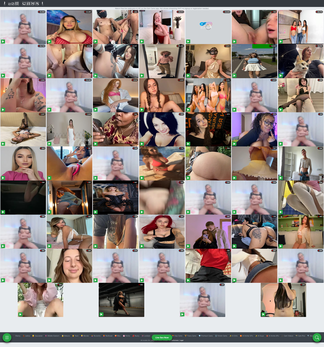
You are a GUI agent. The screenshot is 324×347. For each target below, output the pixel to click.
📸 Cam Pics (300, 336)
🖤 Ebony (16, 336)
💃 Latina (26, 336)
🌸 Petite (126, 336)
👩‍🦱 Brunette (96, 336)
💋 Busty (135, 336)
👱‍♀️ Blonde (85, 336)
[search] (317, 337)
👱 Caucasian (37, 336)
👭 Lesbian (146, 336)
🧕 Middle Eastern (52, 336)
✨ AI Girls (233, 336)
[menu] (7, 337)
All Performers (174, 340)
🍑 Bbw (118, 336)
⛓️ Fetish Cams (221, 336)
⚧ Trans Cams (190, 336)
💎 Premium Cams (206, 336)
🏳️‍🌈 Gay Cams (177, 336)
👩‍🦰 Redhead (107, 336)
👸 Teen (75, 336)
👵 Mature (66, 336)
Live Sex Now (162, 337)
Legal (181, 340)
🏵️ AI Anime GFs (246, 336)
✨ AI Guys (259, 336)
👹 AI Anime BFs (272, 336)
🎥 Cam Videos (287, 336)
